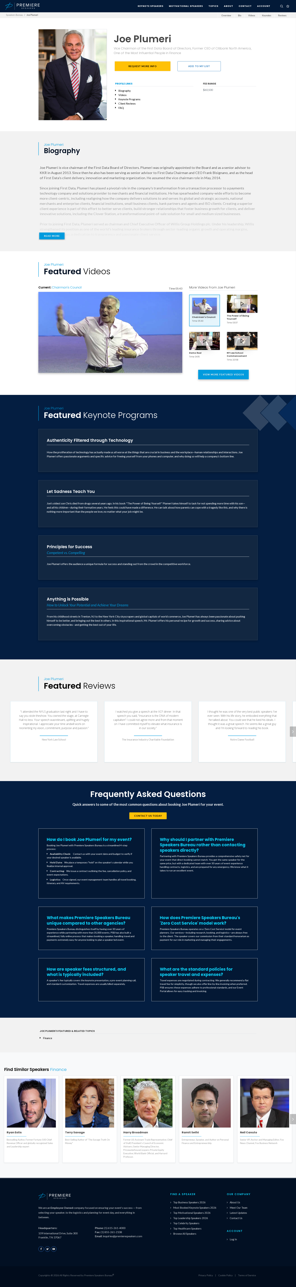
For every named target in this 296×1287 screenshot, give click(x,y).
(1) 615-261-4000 (114, 1228)
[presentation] (293, 731)
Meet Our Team (238, 1207)
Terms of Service (247, 1275)
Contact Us (236, 1218)
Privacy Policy (205, 1275)
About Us (235, 1202)
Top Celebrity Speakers (186, 1223)
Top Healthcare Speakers (187, 1228)
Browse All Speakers (184, 1233)
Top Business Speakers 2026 (189, 1202)
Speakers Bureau (14, 15)
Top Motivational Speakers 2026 (192, 1212)
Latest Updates (238, 1212)
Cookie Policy (225, 1275)
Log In (233, 1239)
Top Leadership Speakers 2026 (190, 1218)
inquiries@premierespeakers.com (122, 1236)
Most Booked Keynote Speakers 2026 (194, 1207)
